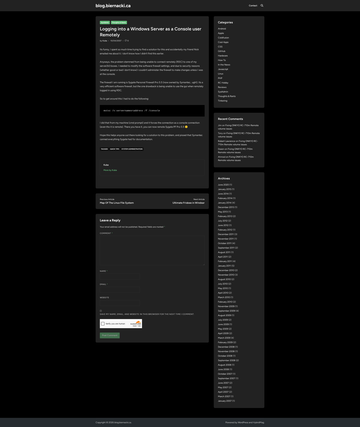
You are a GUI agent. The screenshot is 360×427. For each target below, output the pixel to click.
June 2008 (223, 369)
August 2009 (224, 315)
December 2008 (226, 347)
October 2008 (225, 356)
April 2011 (223, 256)
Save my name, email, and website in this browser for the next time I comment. (147, 314)
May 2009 (223, 328)
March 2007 (224, 396)
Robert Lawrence (226, 141)
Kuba (105, 41)
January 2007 (225, 401)
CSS (220, 46)
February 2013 (225, 216)
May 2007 (223, 387)
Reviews (222, 87)
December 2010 (226, 270)
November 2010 (226, 274)
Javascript (223, 69)
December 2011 (226, 234)
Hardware (223, 55)
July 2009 (223, 319)
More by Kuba (110, 170)
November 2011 (226, 238)
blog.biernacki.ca (113, 5)
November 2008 (226, 351)
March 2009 (224, 338)
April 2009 (223, 333)
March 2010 (224, 297)
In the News (224, 64)
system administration (132, 149)
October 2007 (225, 374)
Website (104, 297)
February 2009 (225, 342)
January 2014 (224, 202)
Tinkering (222, 100)
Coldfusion (223, 37)
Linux (220, 73)
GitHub (221, 51)
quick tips (114, 149)
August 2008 (224, 365)
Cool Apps (223, 42)
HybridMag (258, 422)
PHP (220, 78)
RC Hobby (223, 82)
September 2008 (226, 360)
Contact (253, 5)
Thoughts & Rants (119, 23)
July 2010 (223, 283)
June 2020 (223, 184)
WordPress (243, 422)
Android (222, 28)
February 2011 (225, 261)
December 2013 (226, 207)
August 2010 (224, 279)
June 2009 (223, 324)
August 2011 (224, 252)
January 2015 (224, 189)
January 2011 (224, 265)
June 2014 (223, 193)
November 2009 (226, 306)
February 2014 (225, 198)
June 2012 (223, 225)
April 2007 (223, 392)
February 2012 (225, 229)
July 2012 (223, 220)
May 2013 (223, 211)
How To (222, 60)
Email (104, 284)
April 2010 (223, 292)
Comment (106, 233)
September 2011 (226, 247)
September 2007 (226, 378)
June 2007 (223, 383)
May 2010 (223, 288)
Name (104, 271)
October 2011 (224, 243)
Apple (221, 33)
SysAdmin (105, 23)
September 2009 (226, 310)
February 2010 (225, 301)
